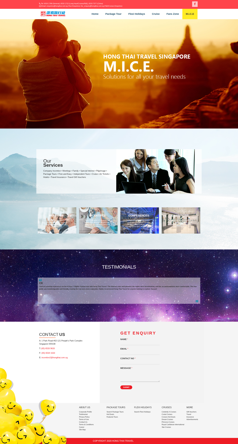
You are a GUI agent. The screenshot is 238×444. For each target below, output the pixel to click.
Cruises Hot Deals (168, 417)
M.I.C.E (190, 14)
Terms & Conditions (86, 425)
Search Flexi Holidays (142, 412)
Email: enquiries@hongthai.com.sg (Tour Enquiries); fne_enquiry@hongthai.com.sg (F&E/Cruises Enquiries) (82, 6)
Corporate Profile (85, 412)
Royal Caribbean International (173, 425)
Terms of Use (84, 419)
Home (95, 14)
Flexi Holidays (136, 14)
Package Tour (113, 14)
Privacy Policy (84, 417)
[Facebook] (195, 4)
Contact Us (83, 422)
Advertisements (192, 419)
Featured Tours (112, 417)
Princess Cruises (168, 422)
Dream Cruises (167, 419)
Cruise (156, 14)
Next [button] (203, 290)
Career (81, 427)
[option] (119, 291)
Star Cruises (166, 427)
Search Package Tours (115, 412)
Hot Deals (110, 414)
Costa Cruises (167, 414)
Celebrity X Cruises (169, 412)
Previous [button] (34, 290)
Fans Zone (173, 14)
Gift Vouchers (191, 412)
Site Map (82, 430)
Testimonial (83, 414)
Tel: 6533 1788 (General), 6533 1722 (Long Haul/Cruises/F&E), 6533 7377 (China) (72, 4)
